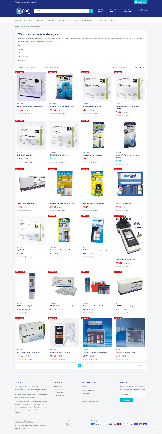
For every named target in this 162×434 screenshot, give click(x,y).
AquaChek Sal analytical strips (92, 155)
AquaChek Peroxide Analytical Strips (61, 250)
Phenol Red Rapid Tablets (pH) (92, 106)
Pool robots (28, 20)
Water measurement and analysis (30, 26)
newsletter (141, 2)
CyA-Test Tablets (22, 250)
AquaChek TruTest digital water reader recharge (128, 156)
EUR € (28, 421)
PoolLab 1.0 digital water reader (125, 259)
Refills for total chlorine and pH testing (95, 250)
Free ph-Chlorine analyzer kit (125, 203)
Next (140, 366)
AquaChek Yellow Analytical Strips (93, 203)
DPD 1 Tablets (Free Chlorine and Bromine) (30, 106)
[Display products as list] (143, 67)
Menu (17, 20)
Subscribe (126, 400)
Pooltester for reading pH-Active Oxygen (95, 352)
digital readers (87, 20)
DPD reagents (99, 20)
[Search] (91, 11)
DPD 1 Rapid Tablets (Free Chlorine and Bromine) (127, 107)
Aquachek (53, 104)
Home (17, 26)
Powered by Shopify (21, 428)
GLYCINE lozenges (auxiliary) (124, 306)
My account (127, 12)
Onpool (118, 201)
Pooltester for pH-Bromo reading (126, 352)
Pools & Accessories (64, 20)
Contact (112, 20)
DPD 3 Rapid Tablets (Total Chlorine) (28, 352)
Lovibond (20, 104)
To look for (57, 386)
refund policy (58, 392)
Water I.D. (20, 201)
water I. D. (119, 303)
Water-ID (118, 257)
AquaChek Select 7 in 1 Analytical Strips (62, 203)
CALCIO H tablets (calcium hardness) (61, 306)
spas (77, 20)
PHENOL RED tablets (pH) (25, 155)
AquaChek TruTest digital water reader (62, 106)
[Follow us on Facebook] (67, 424)
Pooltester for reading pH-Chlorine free (95, 306)
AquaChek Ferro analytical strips (60, 352)
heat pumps (50, 20)
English (18, 421)
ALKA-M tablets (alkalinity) (25, 203)
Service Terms (58, 389)
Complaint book (59, 395)
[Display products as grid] (140, 67)
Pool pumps (39, 20)
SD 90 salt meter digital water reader (28, 306)
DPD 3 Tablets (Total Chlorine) (59, 155)
